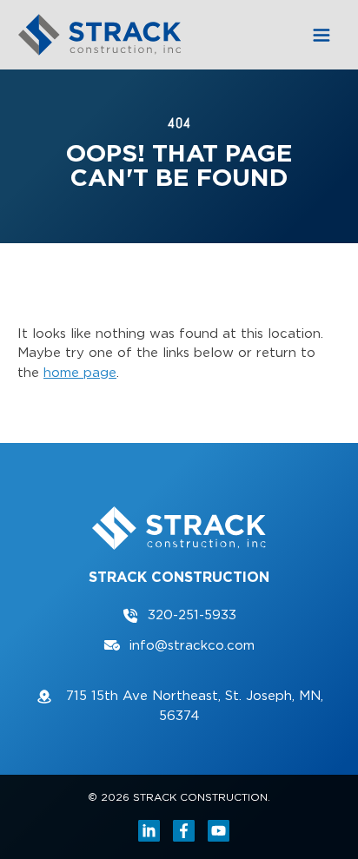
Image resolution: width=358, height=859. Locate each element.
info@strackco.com (192, 645)
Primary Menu (321, 34)
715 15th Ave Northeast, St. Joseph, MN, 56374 (192, 706)
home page (79, 372)
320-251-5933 (192, 615)
